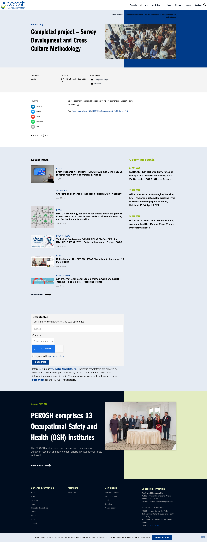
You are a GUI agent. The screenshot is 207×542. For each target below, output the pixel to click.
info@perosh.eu (153, 525)
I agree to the (49, 356)
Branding (108, 504)
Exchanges (35, 500)
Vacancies (61, 190)
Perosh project (107, 111)
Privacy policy (110, 508)
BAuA (74, 111)
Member (34, 512)
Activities (156, 5)
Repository (134, 5)
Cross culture (81, 111)
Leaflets (108, 500)
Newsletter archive (112, 492)
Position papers (111, 496)
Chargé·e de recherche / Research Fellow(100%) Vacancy (89, 193)
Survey (121, 111)
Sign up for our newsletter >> (153, 507)
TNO (126, 111)
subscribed (38, 379)
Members (179, 5)
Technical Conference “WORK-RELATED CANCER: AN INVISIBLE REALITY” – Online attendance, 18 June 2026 (89, 241)
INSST (94, 111)
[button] (48, 107)
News (169, 5)
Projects (34, 496)
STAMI (115, 111)
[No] (203, 537)
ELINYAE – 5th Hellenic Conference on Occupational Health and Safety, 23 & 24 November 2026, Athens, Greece (151, 176)
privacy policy (56, 356)
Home (146, 5)
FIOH (89, 111)
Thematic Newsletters (39, 508)
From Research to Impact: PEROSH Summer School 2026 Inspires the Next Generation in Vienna (89, 173)
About (188, 5)
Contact (198, 5)
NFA (99, 111)
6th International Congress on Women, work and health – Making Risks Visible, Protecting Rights (88, 280)
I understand (162, 537)
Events (60, 236)
